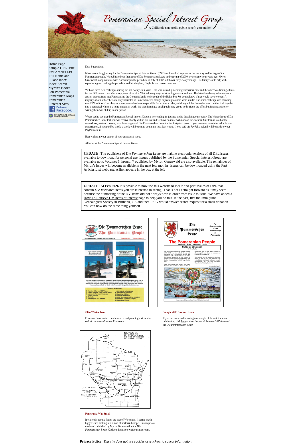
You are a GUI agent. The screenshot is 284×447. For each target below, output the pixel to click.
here (183, 321)
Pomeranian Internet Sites (58, 102)
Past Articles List (60, 72)
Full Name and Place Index (58, 78)
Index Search (58, 84)
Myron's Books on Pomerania (59, 90)
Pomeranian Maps (61, 96)
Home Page (57, 64)
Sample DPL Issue (62, 68)
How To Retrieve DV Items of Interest (111, 198)
